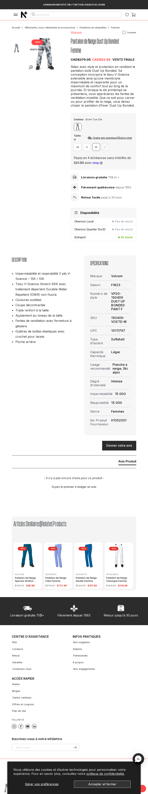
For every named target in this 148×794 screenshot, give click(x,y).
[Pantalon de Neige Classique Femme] (119, 555)
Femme (115, 27)
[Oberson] (24, 15)
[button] (74, 486)
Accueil (16, 27)
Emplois (77, 649)
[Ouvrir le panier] (133, 15)
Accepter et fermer (102, 784)
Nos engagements (84, 669)
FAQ (14, 642)
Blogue (16, 691)
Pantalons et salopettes (93, 27)
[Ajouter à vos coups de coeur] (57, 43)
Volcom (76, 32)
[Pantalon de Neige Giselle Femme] (88, 555)
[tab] (127, 462)
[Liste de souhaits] (127, 15)
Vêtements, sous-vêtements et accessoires (50, 27)
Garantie (17, 662)
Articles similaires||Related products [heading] (39, 524)
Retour (16, 655)
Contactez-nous (22, 669)
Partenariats (80, 655)
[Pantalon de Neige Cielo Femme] (58, 555)
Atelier (16, 684)
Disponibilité (89, 213)
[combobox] (76, 15)
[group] (28, 566)
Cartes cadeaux (21, 697)
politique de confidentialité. (105, 774)
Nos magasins (81, 642)
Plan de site (19, 710)
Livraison (18, 649)
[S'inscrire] (75, 747)
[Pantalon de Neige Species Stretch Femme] (27, 555)
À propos (78, 662)
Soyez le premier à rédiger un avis (74, 487)
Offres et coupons (23, 704)
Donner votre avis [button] (119, 445)
